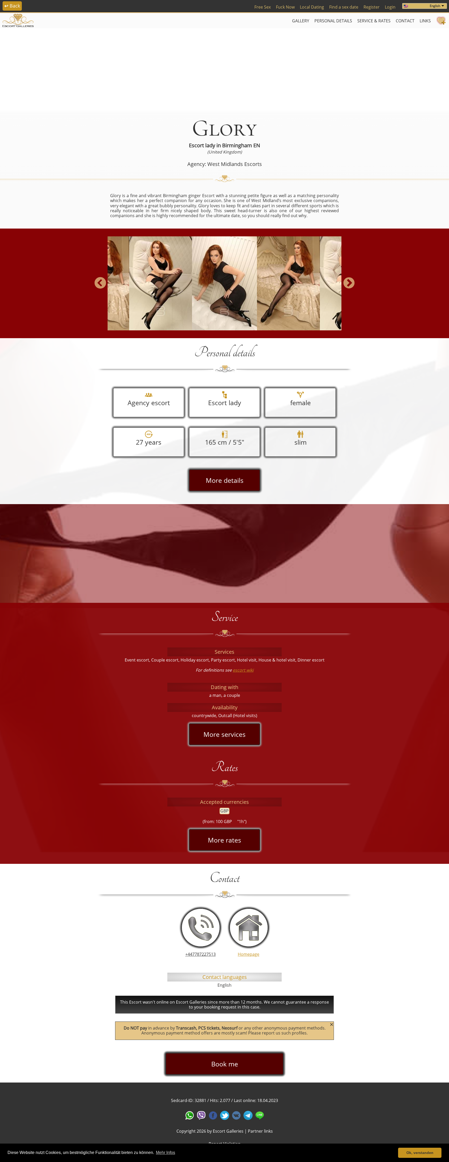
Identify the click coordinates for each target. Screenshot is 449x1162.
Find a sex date (343, 7)
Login (390, 7)
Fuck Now (285, 7)
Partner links (260, 1131)
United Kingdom (225, 152)
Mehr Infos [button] (165, 1152)
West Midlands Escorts (234, 164)
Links (425, 21)
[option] (224, 283)
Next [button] (348, 283)
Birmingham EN (241, 145)
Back (12, 6)
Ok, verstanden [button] (419, 1153)
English (435, 6)
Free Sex (262, 7)
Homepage (248, 954)
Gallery (300, 21)
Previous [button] (100, 283)
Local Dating (312, 7)
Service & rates (374, 21)
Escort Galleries (228, 1131)
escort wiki (243, 670)
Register (372, 7)
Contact (405, 21)
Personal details (333, 21)
